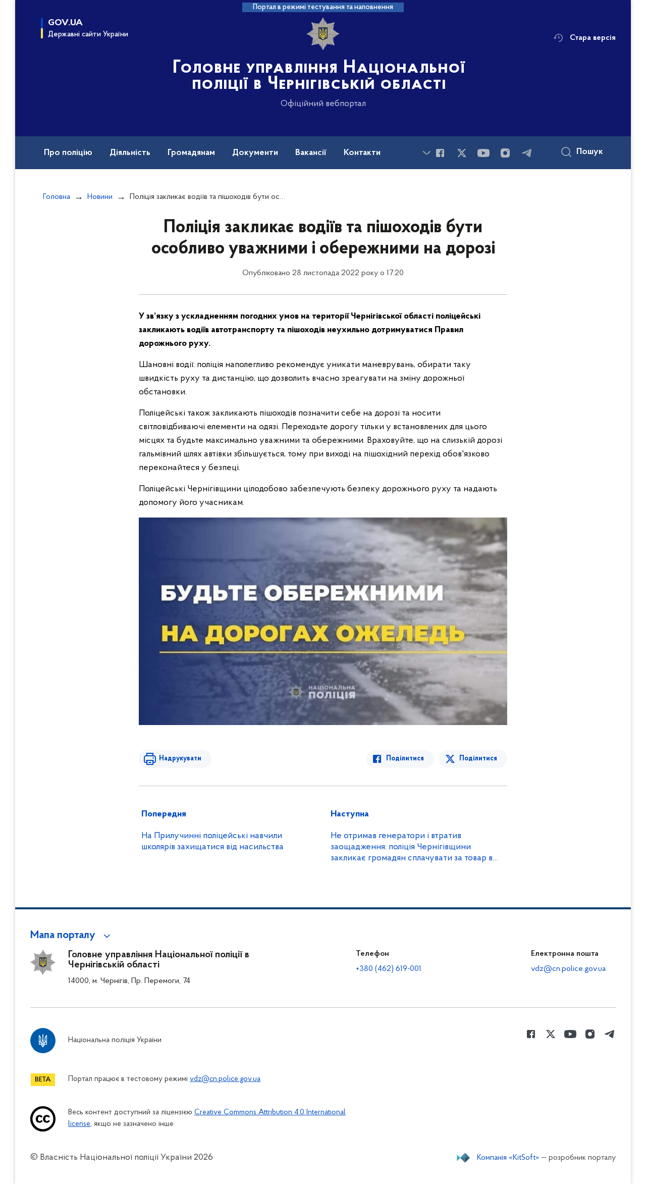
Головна (56, 197)
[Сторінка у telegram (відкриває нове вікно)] (527, 153)
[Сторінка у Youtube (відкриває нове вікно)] (483, 153)
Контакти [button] (362, 153)
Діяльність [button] (130, 153)
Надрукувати (180, 758)
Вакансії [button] (311, 153)
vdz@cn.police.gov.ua (568, 969)
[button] (72, 936)
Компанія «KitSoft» (508, 1158)
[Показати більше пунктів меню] (426, 152)
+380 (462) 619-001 (388, 969)
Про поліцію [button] (68, 153)
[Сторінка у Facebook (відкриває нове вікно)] (440, 153)
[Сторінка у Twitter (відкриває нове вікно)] (462, 153)
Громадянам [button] (191, 153)
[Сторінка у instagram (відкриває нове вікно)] (505, 153)
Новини (100, 197)
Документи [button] (255, 153)
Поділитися (405, 758)
